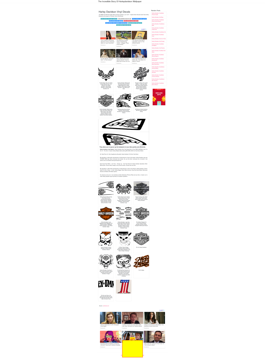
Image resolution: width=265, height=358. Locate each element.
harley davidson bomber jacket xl (131, 20)
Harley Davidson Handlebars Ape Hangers (158, 79)
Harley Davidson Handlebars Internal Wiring (158, 67)
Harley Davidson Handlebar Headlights (158, 44)
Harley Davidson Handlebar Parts (158, 35)
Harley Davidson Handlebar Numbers (158, 71)
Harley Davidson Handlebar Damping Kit (158, 59)
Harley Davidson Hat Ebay (157, 17)
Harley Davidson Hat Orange (158, 41)
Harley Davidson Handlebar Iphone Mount (158, 83)
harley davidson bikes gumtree (135, 23)
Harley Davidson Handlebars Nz (159, 32)
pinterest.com (106, 305)
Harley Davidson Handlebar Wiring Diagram (158, 55)
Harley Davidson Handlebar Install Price (158, 28)
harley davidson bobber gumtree (139, 18)
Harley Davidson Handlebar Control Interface (158, 75)
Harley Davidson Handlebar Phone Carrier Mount (158, 20)
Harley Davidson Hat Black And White (158, 51)
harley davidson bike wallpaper (116, 20)
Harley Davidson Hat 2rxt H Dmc (159, 38)
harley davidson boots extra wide (124, 25)
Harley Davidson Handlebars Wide (158, 24)
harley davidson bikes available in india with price (116, 23)
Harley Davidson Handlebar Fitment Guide (158, 13)
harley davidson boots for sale (124, 18)
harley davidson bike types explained (109, 18)
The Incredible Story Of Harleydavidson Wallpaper (120, 1)
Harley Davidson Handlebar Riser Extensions (158, 63)
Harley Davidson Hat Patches (158, 48)
